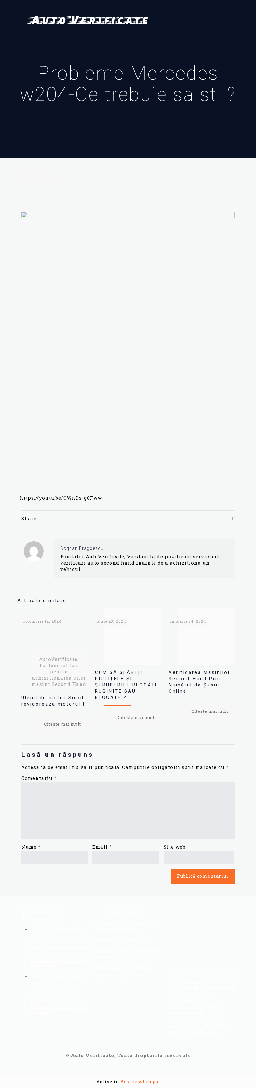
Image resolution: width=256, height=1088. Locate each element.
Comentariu (39, 778)
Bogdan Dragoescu (82, 548)
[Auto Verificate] (89, 20)
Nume (31, 847)
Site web (174, 847)
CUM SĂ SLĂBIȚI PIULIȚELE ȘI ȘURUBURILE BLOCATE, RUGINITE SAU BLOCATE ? (127, 685)
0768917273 (133, 940)
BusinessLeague (140, 1082)
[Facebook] (178, 917)
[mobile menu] (224, 20)
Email (102, 847)
